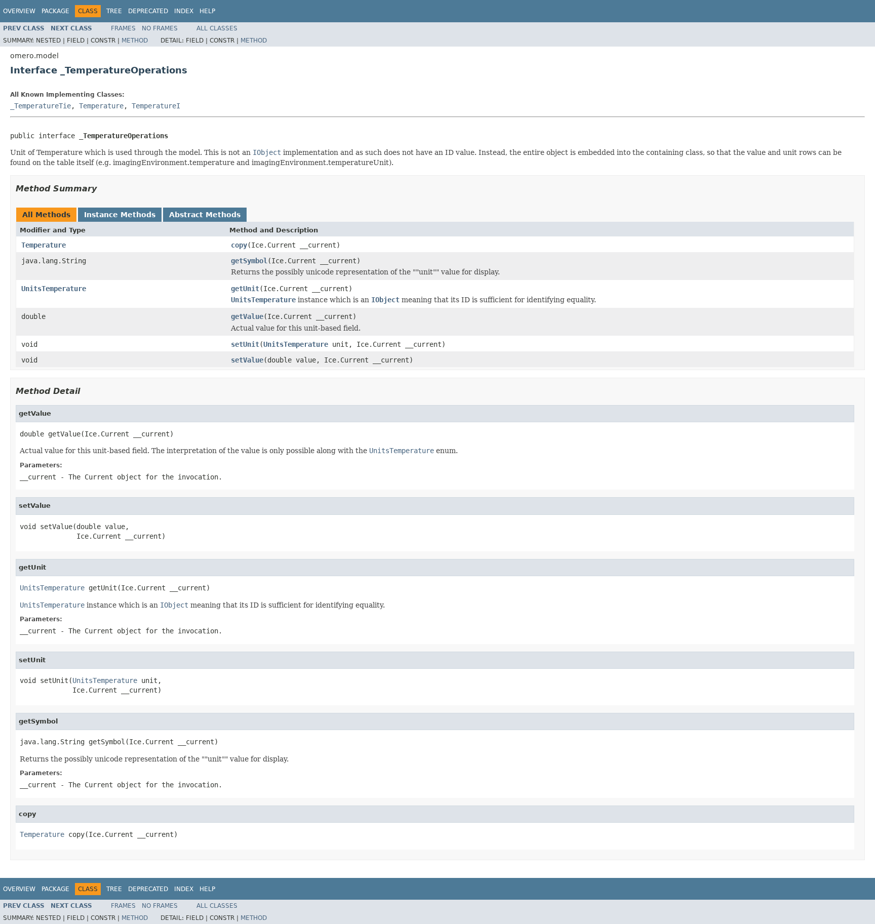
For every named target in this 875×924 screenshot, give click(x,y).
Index (183, 11)
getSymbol (249, 261)
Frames (123, 28)
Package (55, 11)
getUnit (245, 289)
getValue (247, 316)
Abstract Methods (205, 215)
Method (135, 40)
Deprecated (148, 11)
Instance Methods (119, 215)
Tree (114, 11)
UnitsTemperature (53, 289)
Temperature (101, 106)
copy (239, 245)
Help (207, 11)
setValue (247, 360)
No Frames (160, 28)
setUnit (245, 344)
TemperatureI (156, 106)
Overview (19, 11)
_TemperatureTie (40, 106)
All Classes (216, 28)
